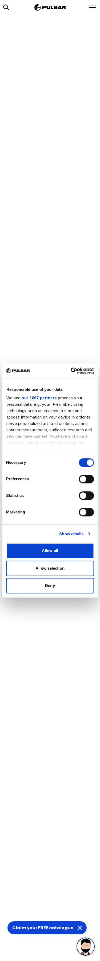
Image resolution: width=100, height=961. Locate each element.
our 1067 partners (39, 398)
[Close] (80, 928)
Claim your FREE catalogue (42, 928)
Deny (50, 585)
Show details (71, 534)
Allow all (50, 550)
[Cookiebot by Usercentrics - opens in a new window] (71, 370)
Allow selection (50, 568)
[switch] (86, 479)
